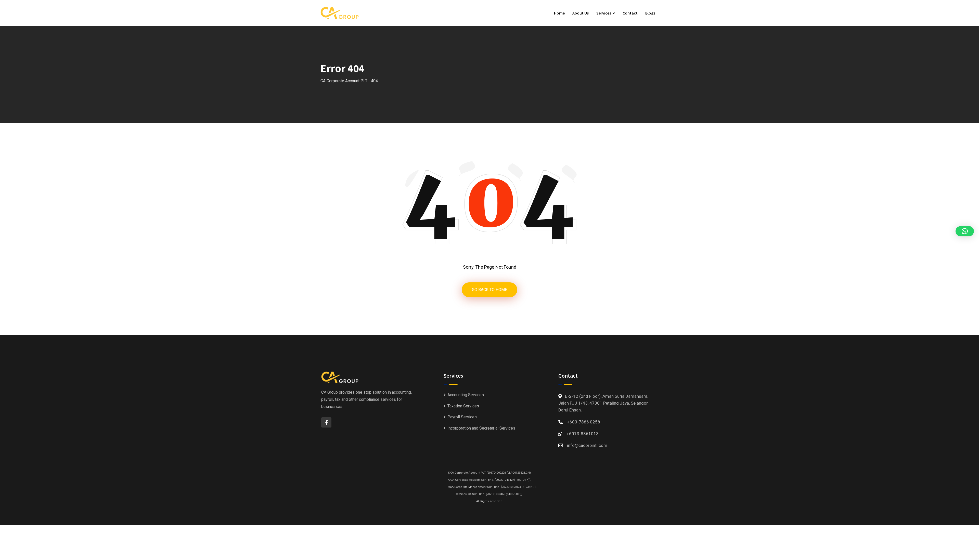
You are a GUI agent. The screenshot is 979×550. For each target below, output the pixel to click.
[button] (965, 231)
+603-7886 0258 (583, 421)
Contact (630, 13)
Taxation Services (463, 406)
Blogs (650, 13)
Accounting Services (465, 394)
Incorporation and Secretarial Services (481, 428)
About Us (580, 13)
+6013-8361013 (582, 433)
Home (559, 13)
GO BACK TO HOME (489, 289)
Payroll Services (462, 417)
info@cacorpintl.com (587, 445)
